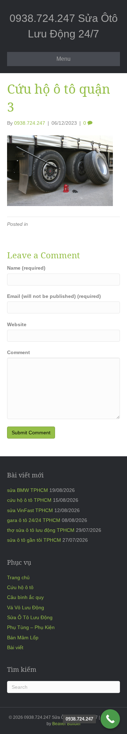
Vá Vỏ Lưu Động (25, 607)
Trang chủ (18, 577)
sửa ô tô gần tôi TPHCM (34, 540)
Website (16, 324)
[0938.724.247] (110, 719)
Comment (18, 352)
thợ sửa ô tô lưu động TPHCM (40, 530)
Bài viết (15, 647)
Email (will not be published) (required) (54, 296)
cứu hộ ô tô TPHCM (29, 500)
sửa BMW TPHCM (27, 490)
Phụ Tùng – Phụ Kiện (31, 627)
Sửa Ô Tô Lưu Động (30, 617)
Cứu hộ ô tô (20, 587)
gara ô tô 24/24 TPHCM (33, 520)
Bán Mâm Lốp (22, 637)
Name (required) (26, 268)
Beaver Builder (66, 723)
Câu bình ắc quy (25, 597)
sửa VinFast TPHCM (30, 510)
